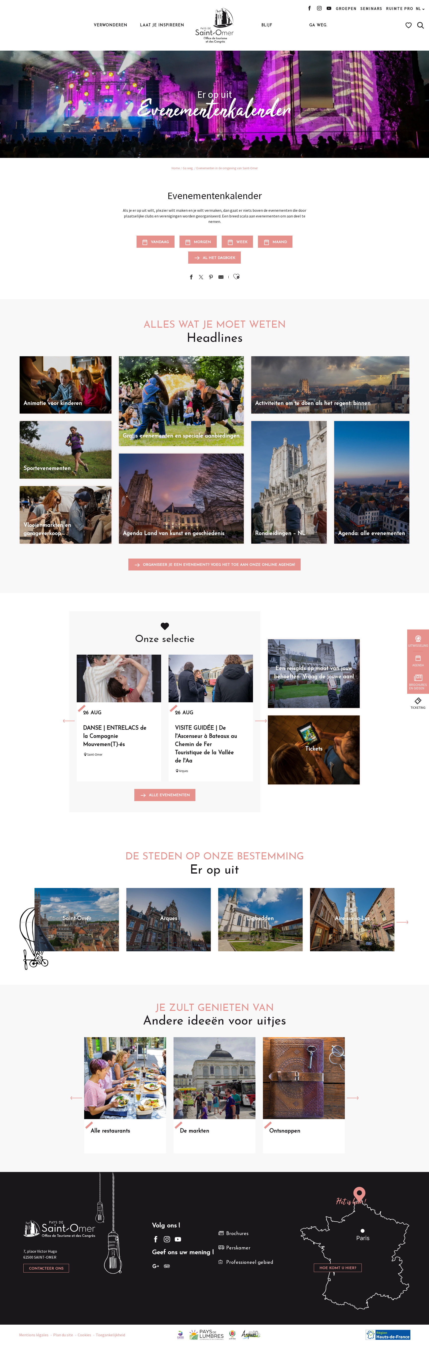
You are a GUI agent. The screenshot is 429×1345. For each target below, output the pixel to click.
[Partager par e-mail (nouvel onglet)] (220, 278)
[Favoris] (409, 25)
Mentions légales (33, 1334)
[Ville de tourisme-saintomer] (232, 1334)
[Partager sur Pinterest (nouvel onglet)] (211, 278)
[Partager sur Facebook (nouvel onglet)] (191, 278)
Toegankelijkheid (110, 1334)
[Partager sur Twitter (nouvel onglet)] (201, 278)
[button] (420, 25)
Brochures (237, 1233)
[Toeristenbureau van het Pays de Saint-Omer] (214, 25)
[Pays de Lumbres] (206, 1334)
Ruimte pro (399, 8)
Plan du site (63, 1334)
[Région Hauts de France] (388, 1334)
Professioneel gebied (249, 1262)
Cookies (84, 1334)
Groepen (346, 8)
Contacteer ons (46, 1269)
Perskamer (238, 1248)
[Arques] (251, 1334)
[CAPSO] (180, 1334)
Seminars (371, 8)
